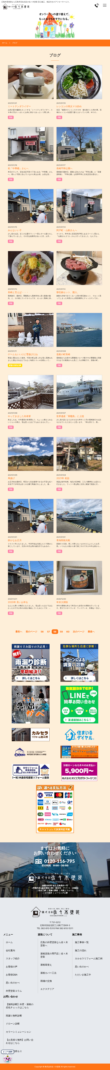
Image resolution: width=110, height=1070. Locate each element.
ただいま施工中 (83, 974)
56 (42, 631)
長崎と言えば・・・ (18, 292)
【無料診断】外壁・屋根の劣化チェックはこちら (19, 1006)
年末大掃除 (62, 602)
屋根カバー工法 (48, 972)
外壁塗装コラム (14, 990)
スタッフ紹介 (13, 958)
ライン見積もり (14, 1051)
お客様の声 (11, 966)
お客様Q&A (11, 974)
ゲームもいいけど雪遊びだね (23, 354)
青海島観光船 (63, 540)
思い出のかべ (13, 982)
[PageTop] (107, 1060)
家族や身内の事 (15, 365)
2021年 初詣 (62, 478)
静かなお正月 (15, 540)
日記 (10, 117)
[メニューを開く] (105, 5)
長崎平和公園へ (64, 168)
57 (48, 631)
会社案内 (10, 950)
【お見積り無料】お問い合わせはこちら (19, 1041)
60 (67, 631)
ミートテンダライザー (19, 106)
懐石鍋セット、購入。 (67, 292)
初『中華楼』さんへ (18, 168)
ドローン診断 (13, 1023)
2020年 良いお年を (18, 602)
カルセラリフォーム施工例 (88, 958)
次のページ (78, 631)
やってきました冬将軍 (19, 416)
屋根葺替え (46, 964)
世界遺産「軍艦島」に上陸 (70, 416)
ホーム (9, 942)
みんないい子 (15, 230)
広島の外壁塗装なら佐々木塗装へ (54, 944)
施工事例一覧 (82, 942)
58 (54, 631)
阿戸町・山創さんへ (66, 230)
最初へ (18, 631)
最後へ (91, 631)
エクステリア (47, 988)
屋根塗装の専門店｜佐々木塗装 (54, 955)
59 (61, 631)
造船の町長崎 (63, 354)
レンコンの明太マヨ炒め (69, 106)
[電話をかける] (97, 5)
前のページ (31, 631)
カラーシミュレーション (18, 1031)
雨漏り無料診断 (14, 1015)
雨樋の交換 (46, 980)
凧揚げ (11, 478)
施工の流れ (80, 950)
